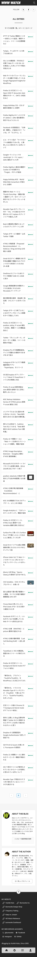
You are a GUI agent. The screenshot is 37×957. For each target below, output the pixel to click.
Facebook (21, 933)
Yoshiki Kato (10, 903)
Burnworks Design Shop (14, 907)
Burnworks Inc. (25, 903)
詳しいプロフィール (24, 881)
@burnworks (9, 933)
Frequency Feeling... (12, 911)
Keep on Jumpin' (11, 915)
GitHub (19, 937)
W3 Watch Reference (13, 918)
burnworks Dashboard (13, 922)
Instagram (8, 937)
